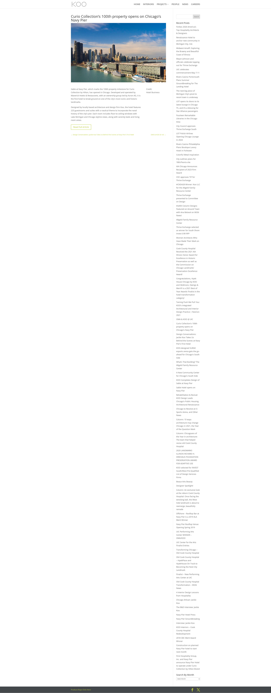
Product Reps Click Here (81, 690)
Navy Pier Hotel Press (185, 614)
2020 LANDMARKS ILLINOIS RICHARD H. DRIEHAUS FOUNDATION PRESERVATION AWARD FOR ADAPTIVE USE (187, 457)
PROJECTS (162, 4)
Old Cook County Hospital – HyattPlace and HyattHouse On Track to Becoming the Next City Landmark (187, 563)
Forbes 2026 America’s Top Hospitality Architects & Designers (187, 30)
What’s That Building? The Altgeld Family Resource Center (187, 365)
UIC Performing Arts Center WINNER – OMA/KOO (185, 534)
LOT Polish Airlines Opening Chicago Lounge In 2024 (187, 136)
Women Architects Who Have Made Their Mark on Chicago (187, 241)
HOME (137, 4)
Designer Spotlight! (184, 485)
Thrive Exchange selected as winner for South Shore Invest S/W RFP (187, 230)
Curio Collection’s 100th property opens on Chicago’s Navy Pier (186, 326)
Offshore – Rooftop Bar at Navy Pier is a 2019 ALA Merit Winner (187, 516)
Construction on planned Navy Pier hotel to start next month (187, 648)
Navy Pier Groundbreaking (188, 619)
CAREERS (195, 4)
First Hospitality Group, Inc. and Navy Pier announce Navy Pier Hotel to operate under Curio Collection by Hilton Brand (188, 662)
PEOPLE (175, 4)
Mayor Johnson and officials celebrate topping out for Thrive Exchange (187, 61)
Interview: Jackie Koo (185, 623)
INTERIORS (148, 4)
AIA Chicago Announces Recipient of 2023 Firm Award (186, 169)
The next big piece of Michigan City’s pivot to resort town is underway (187, 94)
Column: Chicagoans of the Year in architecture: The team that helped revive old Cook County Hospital (187, 440)
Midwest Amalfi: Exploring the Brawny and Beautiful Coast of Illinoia (187, 51)
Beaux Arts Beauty (184, 481)
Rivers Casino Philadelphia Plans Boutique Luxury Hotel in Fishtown (188, 147)
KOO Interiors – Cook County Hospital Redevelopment (185, 630)
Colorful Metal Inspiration (187, 154)
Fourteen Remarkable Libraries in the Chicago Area (186, 118)
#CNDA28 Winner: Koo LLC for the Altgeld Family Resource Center (188, 187)
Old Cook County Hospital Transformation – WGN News (187, 584)
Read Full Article (81, 127)
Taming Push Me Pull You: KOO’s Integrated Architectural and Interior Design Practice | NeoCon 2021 (188, 308)
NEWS (185, 4)
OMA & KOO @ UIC (184, 319)
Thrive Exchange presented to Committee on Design (187, 198)
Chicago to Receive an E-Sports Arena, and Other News (187, 412)
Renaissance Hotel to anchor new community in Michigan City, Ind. (188, 40)
